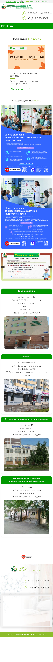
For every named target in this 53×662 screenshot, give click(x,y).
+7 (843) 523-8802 (38, 18)
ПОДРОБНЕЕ (16, 89)
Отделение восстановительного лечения (26, 419)
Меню (4, 25)
